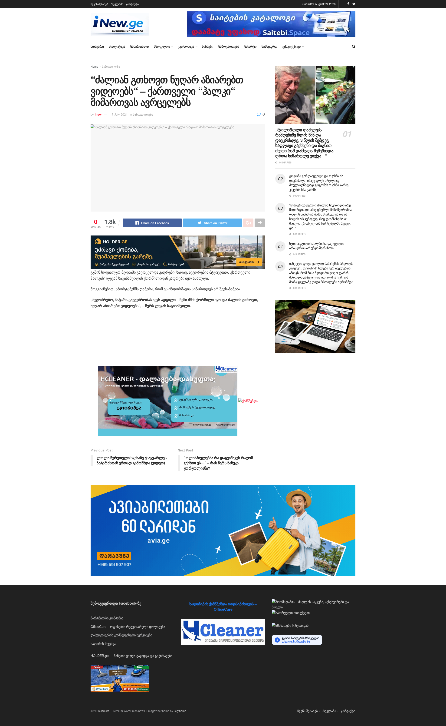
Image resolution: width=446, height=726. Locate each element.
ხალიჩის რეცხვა (103, 643)
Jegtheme (180, 711)
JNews (105, 711)
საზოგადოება (228, 46)
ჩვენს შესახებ (99, 4)
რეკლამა (117, 4)
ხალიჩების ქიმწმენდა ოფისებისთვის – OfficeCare (223, 606)
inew (98, 114)
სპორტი (250, 46)
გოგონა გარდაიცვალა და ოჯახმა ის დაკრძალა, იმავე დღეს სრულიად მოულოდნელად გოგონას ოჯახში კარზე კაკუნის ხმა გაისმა (318, 182)
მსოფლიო (162, 46)
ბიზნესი (207, 46)
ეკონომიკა (186, 46)
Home (94, 66)
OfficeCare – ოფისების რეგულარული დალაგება (128, 626)
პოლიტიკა (117, 46)
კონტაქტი (132, 4)
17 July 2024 (118, 114)
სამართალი (139, 46)
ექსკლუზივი (291, 46)
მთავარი (97, 46)
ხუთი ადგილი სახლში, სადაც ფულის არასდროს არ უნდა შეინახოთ (316, 245)
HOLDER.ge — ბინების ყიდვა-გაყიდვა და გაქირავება (131, 655)
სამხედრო (269, 46)
